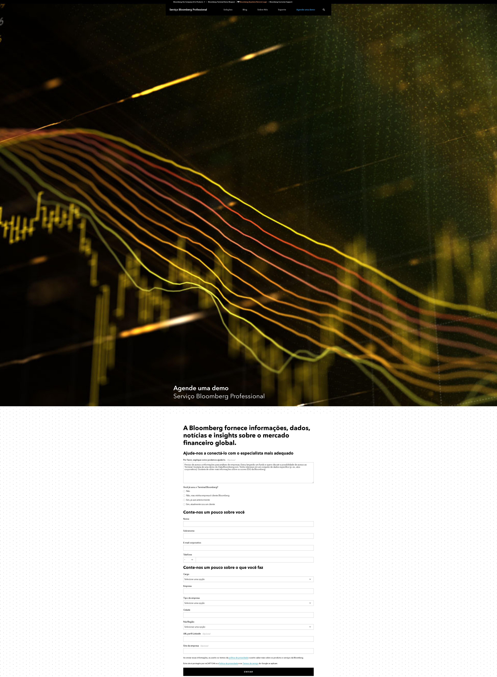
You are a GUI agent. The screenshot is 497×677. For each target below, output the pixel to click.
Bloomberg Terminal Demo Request (221, 2)
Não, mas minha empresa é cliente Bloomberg (207, 495)
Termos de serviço (250, 663)
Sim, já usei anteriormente (198, 500)
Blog (245, 9)
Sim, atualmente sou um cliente (200, 504)
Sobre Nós (262, 9)
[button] (190, 2)
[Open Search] (323, 10)
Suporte (282, 9)
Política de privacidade (228, 663)
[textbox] (255, 559)
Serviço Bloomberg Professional (188, 9)
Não (188, 491)
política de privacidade (238, 658)
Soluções (228, 9)
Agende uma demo (305, 9)
